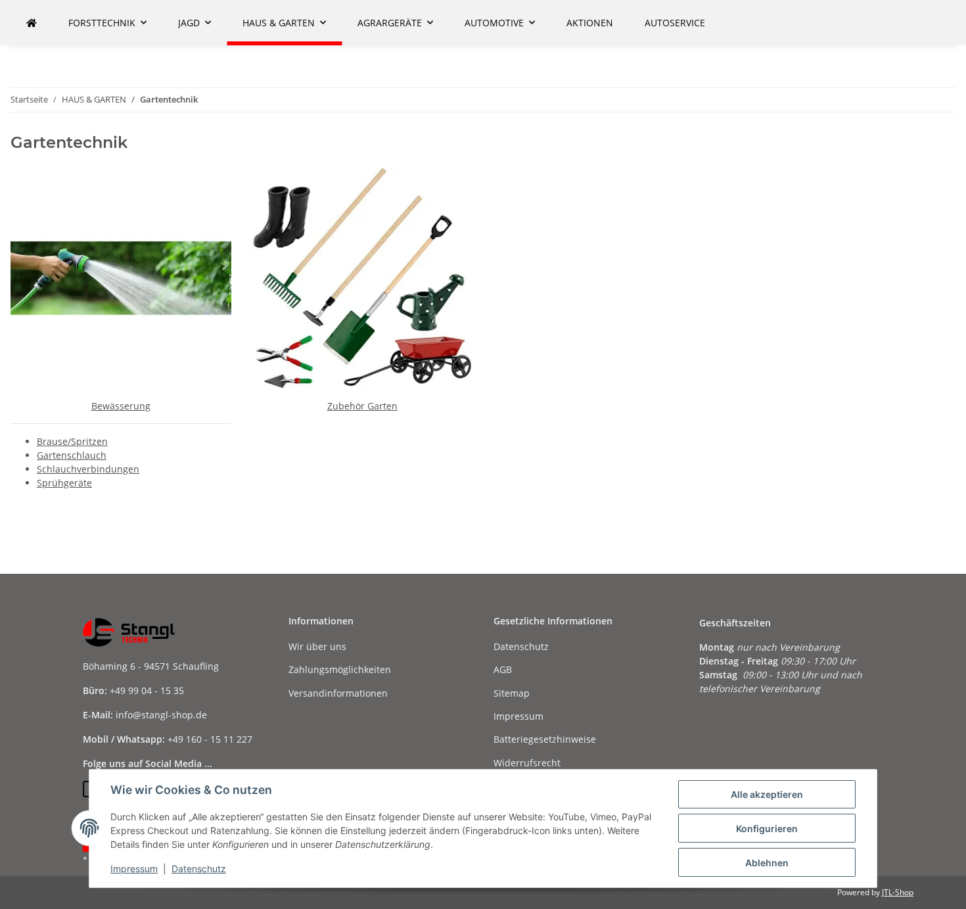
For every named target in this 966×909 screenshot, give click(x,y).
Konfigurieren (767, 828)
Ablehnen (767, 862)
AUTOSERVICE (675, 22)
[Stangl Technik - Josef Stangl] (32, 22)
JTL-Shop (897, 892)
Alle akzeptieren (767, 794)
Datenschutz (199, 868)
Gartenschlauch (71, 455)
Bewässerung (120, 406)
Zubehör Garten (362, 406)
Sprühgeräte (64, 483)
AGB (503, 669)
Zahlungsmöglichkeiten (339, 669)
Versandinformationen (338, 693)
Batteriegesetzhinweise (545, 739)
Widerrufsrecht (527, 763)
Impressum (134, 868)
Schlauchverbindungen (88, 469)
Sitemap (512, 693)
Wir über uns (317, 646)
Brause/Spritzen (72, 441)
